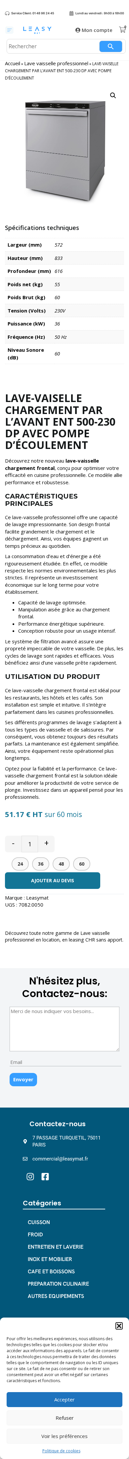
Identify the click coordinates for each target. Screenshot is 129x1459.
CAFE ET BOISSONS (51, 1271)
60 (81, 864)
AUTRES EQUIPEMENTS (56, 1296)
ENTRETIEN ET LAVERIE (55, 1246)
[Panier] (122, 30)
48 (61, 864)
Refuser (65, 1417)
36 (40, 864)
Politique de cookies (61, 1451)
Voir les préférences (64, 1436)
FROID (35, 1234)
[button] (119, 1326)
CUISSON (39, 1222)
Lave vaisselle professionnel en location (57, 936)
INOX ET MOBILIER (50, 1259)
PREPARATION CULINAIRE (58, 1283)
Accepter (64, 1399)
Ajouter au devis (52, 880)
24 (20, 864)
